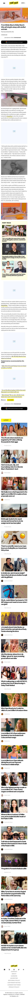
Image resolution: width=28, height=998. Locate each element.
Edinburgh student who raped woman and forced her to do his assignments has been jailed (12, 521)
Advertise (14, 978)
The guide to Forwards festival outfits (13, 869)
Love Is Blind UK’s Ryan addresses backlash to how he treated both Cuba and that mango (13, 735)
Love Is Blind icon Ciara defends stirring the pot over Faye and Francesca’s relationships (12, 762)
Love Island (10, 400)
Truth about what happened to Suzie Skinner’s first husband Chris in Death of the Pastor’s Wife (14, 844)
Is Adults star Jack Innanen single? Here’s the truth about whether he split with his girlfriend (14, 575)
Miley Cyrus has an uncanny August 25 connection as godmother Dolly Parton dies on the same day (13, 894)
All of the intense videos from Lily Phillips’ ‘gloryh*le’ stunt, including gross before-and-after (12, 656)
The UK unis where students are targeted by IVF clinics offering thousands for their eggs (12, 440)
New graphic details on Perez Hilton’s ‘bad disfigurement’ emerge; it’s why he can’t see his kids (14, 258)
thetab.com (11, 992)
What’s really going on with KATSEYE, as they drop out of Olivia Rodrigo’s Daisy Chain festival (14, 683)
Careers (14, 976)
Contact (14, 971)
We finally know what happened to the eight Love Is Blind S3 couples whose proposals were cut (14, 494)
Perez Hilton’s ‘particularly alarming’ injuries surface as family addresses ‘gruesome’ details (13, 275)
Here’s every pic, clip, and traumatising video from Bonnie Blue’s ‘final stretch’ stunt (12, 467)
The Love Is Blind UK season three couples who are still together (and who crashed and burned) (13, 240)
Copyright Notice (14, 982)
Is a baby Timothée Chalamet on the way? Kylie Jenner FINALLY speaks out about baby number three (13, 921)
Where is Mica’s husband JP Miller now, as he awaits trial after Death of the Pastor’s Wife (13, 817)
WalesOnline (4, 305)
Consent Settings (14, 985)
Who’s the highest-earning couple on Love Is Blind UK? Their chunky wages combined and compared (13, 789)
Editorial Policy (14, 980)
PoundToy (9, 116)
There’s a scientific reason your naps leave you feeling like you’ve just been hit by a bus (14, 548)
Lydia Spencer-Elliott (8, 37)
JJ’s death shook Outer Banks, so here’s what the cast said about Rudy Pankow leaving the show (13, 629)
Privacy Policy (14, 987)
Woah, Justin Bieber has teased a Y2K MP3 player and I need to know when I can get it (14, 602)
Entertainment (17, 37)
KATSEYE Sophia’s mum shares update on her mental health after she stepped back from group (13, 948)
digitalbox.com (15, 996)
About (14, 973)
